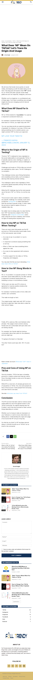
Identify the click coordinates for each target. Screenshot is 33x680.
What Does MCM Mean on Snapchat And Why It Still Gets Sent (20, 568)
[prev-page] (2, 514)
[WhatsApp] (14, 436)
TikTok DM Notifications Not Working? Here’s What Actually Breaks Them (20, 507)
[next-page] (5, 514)
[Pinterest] (16, 665)
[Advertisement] (16, 21)
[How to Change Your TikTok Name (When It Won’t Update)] (6, 499)
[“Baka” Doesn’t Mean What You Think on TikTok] (6, 491)
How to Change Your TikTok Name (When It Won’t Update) (21, 498)
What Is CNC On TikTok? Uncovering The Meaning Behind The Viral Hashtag (8, 447)
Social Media (8, 41)
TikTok (14, 41)
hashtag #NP (12, 201)
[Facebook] (7, 436)
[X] (11, 436)
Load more (16, 601)
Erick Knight (7, 55)
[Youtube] (24, 665)
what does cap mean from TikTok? (17, 393)
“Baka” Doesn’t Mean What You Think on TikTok (21, 576)
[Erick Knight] (3, 55)
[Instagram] (12, 665)
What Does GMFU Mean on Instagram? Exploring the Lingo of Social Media (24, 447)
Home (3, 41)
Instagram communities (17, 214)
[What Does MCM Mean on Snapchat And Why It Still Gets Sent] (6, 569)
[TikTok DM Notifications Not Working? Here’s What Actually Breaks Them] (6, 508)
